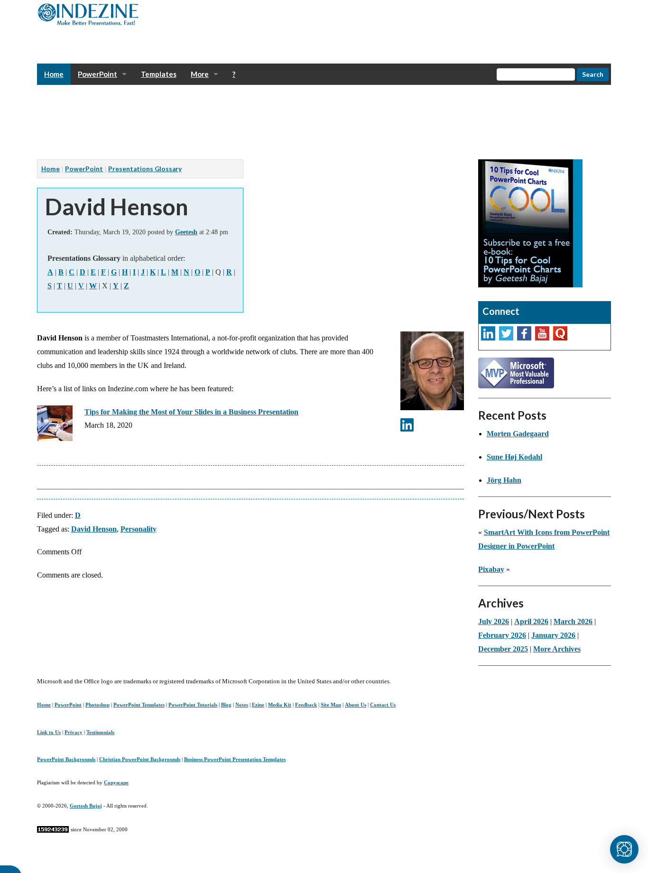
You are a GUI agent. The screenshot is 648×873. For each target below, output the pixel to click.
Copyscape (116, 782)
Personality (138, 529)
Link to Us (49, 732)
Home (54, 74)
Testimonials (100, 732)
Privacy (74, 732)
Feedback (306, 705)
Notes (241, 705)
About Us (355, 705)
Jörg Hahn (504, 480)
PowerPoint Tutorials (192, 705)
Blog (226, 705)
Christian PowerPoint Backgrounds (139, 759)
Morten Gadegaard (518, 434)
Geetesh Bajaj (86, 806)
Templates (158, 74)
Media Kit (279, 705)
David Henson (94, 529)
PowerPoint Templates (139, 705)
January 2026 (553, 635)
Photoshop (97, 705)
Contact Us (383, 705)
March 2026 (573, 621)
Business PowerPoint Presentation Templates (235, 759)
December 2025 (503, 649)
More (200, 74)
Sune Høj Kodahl (514, 457)
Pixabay (491, 569)
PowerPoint (97, 74)
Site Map (331, 705)
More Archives (557, 649)
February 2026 (502, 635)
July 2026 (493, 621)
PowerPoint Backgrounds (66, 759)
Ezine (258, 705)
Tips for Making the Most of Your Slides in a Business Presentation (191, 412)
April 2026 (531, 621)
